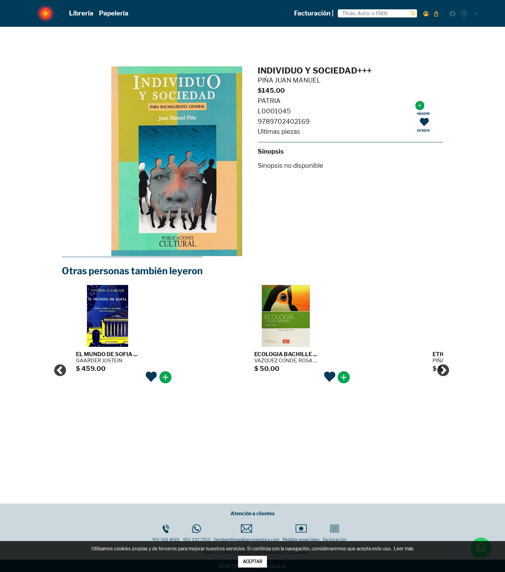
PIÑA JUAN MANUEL (289, 80)
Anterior (56, 367)
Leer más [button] (404, 549)
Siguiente (439, 367)
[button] (425, 13)
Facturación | (314, 13)
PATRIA (269, 101)
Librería (81, 13)
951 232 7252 (196, 539)
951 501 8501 (166, 539)
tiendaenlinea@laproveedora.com (246, 539)
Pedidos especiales (301, 539)
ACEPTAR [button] (252, 561)
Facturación (334, 539)
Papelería (113, 13)
